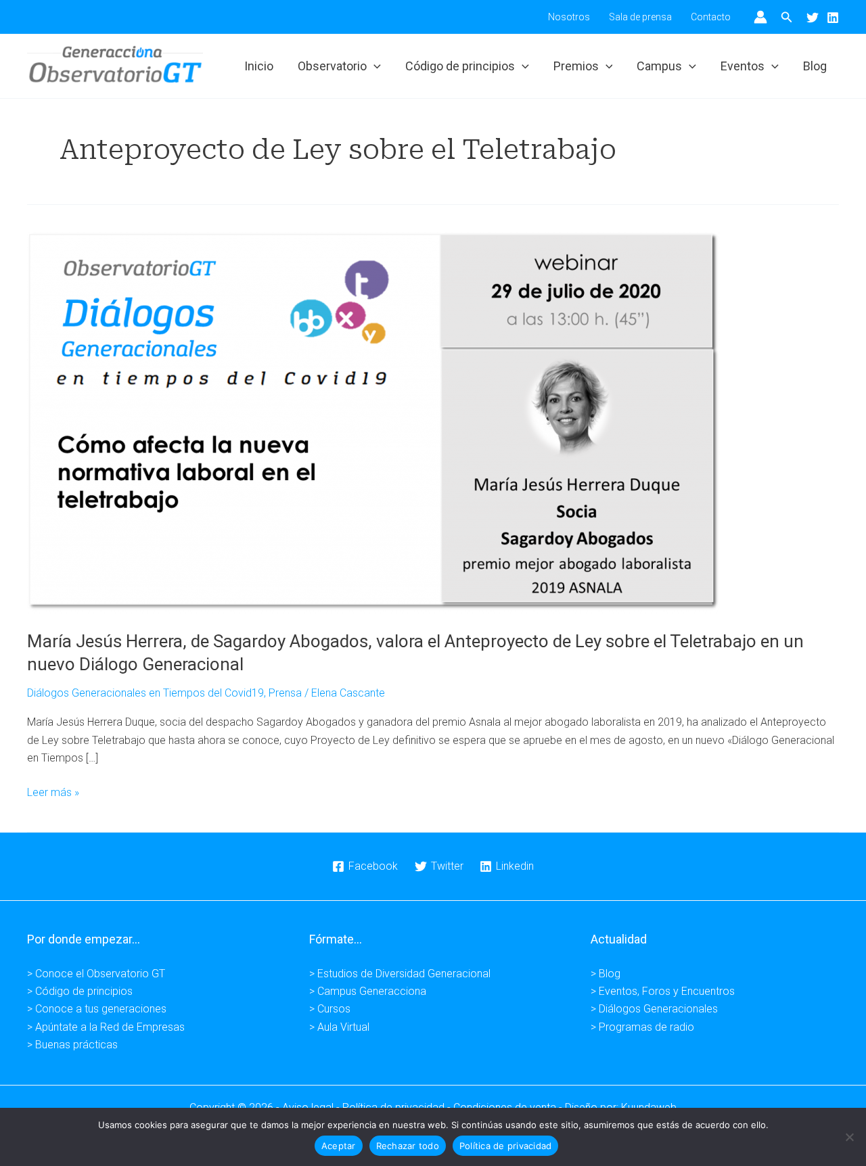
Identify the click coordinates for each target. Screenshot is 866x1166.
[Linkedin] (833, 17)
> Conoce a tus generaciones (96, 1008)
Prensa (285, 692)
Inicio (258, 66)
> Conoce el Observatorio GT (96, 973)
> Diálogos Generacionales (654, 1008)
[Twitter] (812, 17)
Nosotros (569, 16)
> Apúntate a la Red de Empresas (106, 1027)
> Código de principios (80, 991)
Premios (576, 66)
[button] (787, 17)
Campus (659, 66)
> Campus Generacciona (367, 991)
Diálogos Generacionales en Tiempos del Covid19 (145, 692)
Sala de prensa (640, 16)
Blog (815, 66)
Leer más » (53, 793)
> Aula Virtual (339, 1027)
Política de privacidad (505, 1145)
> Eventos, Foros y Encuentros (663, 991)
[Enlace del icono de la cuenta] (760, 17)
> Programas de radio (642, 1027)
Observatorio (332, 66)
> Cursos (329, 1008)
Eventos (743, 66)
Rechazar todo (407, 1145)
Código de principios (460, 66)
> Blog (605, 973)
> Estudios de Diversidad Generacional (400, 973)
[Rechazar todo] (849, 1137)
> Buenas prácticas (72, 1044)
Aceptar (338, 1145)
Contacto (711, 16)
